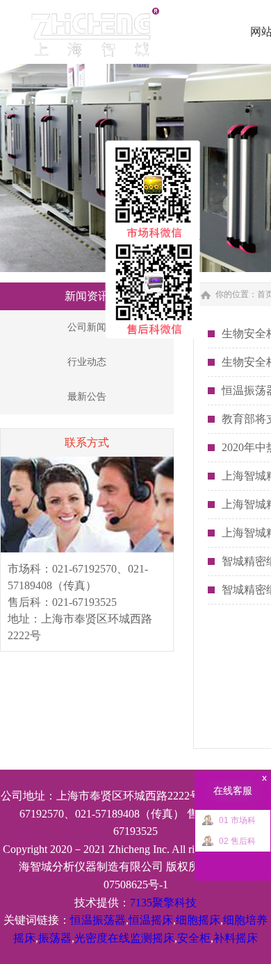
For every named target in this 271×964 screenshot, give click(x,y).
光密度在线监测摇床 (124, 938)
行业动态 (86, 362)
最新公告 (86, 396)
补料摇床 (235, 938)
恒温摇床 (151, 920)
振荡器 (55, 938)
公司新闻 (86, 327)
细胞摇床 (198, 920)
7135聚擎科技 (163, 902)
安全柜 (194, 938)
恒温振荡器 (98, 920)
